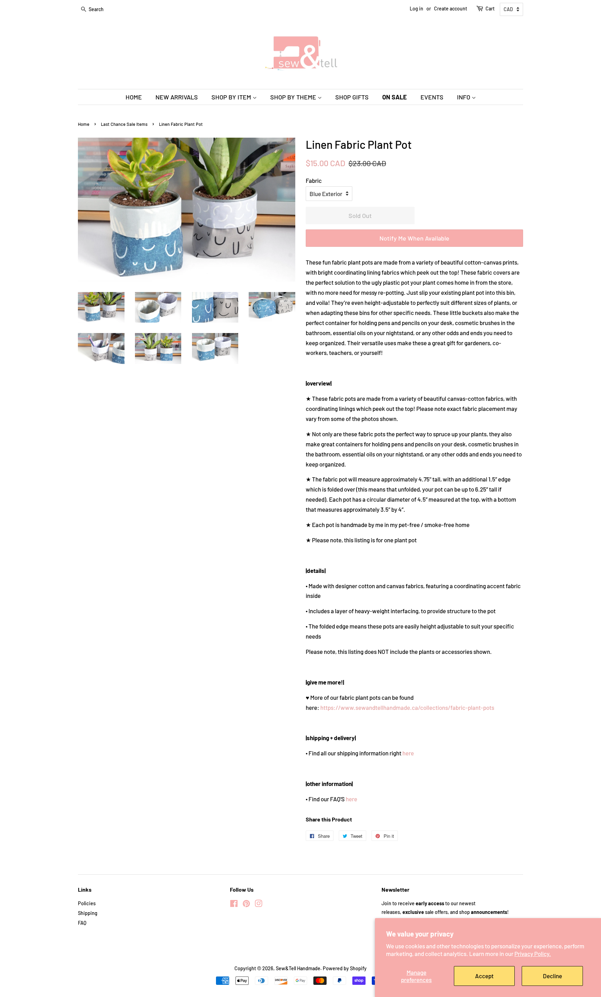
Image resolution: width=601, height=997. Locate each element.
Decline (552, 975)
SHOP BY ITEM (232, 97)
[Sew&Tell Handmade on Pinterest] (246, 905)
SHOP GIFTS (352, 97)
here (408, 752)
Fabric (314, 180)
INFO (464, 97)
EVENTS (431, 97)
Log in (416, 8)
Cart (490, 8)
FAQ (82, 923)
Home (83, 124)
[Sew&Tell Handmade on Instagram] (258, 905)
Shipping (87, 913)
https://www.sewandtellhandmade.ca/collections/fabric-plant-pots (407, 707)
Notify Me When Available (414, 238)
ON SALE (394, 97)
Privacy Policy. (532, 953)
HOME (134, 97)
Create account (450, 8)
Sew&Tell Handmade (298, 968)
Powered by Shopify (345, 968)
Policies (87, 903)
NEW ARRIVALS (176, 97)
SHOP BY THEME (294, 97)
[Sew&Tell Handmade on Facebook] (234, 905)
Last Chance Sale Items (124, 124)
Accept (484, 975)
